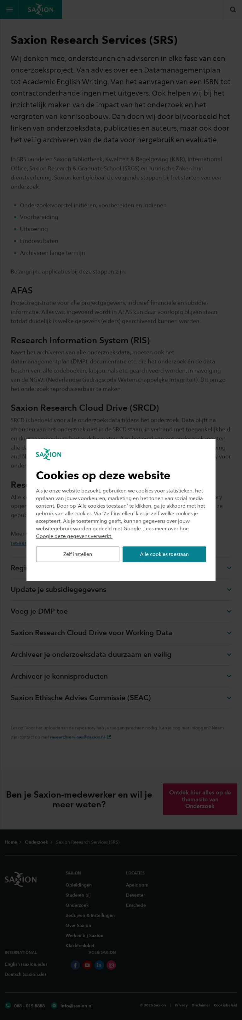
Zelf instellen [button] (77, 554)
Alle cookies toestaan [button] (164, 554)
